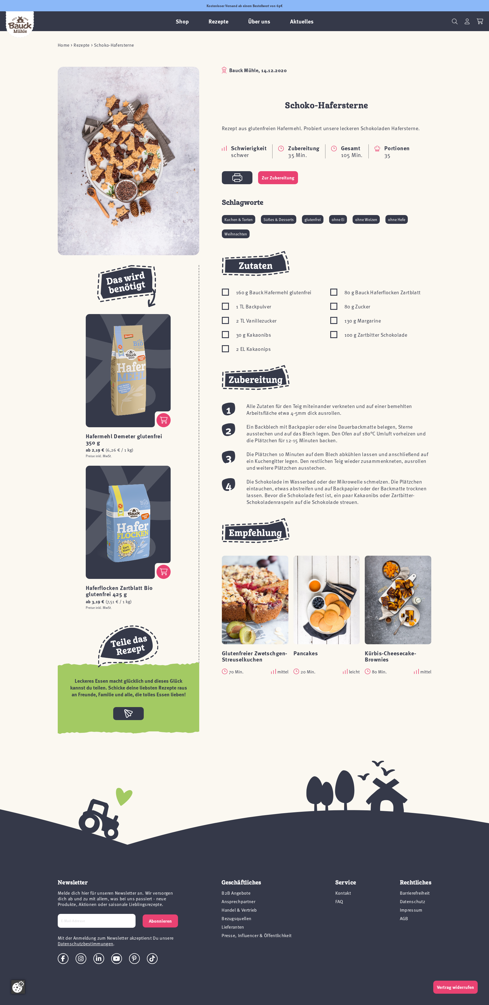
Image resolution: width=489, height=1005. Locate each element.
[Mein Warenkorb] (480, 21)
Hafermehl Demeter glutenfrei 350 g (124, 439)
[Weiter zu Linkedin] (98, 958)
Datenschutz (412, 901)
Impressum (411, 910)
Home (63, 44)
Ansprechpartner (238, 901)
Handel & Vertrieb (239, 910)
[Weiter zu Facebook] (63, 958)
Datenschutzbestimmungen (85, 943)
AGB (404, 918)
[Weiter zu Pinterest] (134, 958)
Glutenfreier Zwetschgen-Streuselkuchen (255, 656)
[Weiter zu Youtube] (116, 958)
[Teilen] (128, 713)
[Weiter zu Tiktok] (152, 958)
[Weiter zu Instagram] (81, 958)
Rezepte (81, 44)
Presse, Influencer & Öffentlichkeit (256, 935)
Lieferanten (233, 927)
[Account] (467, 21)
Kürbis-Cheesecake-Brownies (390, 656)
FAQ (339, 901)
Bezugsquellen (236, 918)
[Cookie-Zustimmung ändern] (18, 987)
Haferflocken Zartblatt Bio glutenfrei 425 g (119, 590)
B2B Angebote (236, 893)
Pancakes (305, 653)
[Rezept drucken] (237, 177)
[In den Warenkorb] (163, 420)
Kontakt (343, 893)
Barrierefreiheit (415, 893)
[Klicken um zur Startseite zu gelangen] (20, 24)
